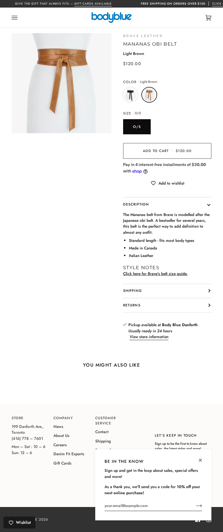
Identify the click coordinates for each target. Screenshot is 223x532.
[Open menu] (20, 18)
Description (136, 204)
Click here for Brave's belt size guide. (155, 273)
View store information (149, 337)
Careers (60, 445)
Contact (102, 432)
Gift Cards (62, 463)
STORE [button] (18, 418)
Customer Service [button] (105, 420)
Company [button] (63, 418)
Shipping (132, 290)
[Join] (194, 505)
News (58, 426)
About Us (61, 435)
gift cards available (93, 3)
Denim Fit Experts (68, 454)
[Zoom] (62, 83)
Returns (132, 305)
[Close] (202, 457)
